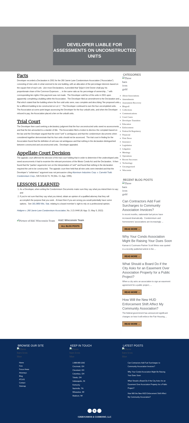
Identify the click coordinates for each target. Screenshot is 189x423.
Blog (21, 376)
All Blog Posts (70, 226)
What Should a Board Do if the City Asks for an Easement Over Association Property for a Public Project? (147, 384)
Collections (127, 110)
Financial (126, 135)
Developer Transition (131, 120)
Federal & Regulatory (131, 131)
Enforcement (127, 127)
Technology (127, 163)
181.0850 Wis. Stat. (41, 203)
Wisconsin (126, 170)
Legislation (127, 145)
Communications (129, 113)
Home (21, 363)
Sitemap (22, 386)
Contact (22, 383)
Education (126, 124)
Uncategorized (128, 167)
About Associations (130, 96)
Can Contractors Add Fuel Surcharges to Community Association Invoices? (141, 205)
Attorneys (23, 373)
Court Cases (127, 117)
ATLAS (22, 379)
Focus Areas (24, 369)
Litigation (126, 149)
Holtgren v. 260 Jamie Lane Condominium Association (41, 210)
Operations (127, 156)
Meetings (126, 152)
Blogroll (125, 106)
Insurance (126, 142)
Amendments (128, 99)
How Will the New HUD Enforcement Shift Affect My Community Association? (142, 304)
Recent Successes (129, 159)
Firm (21, 366)
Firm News (127, 138)
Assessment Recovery (131, 103)
